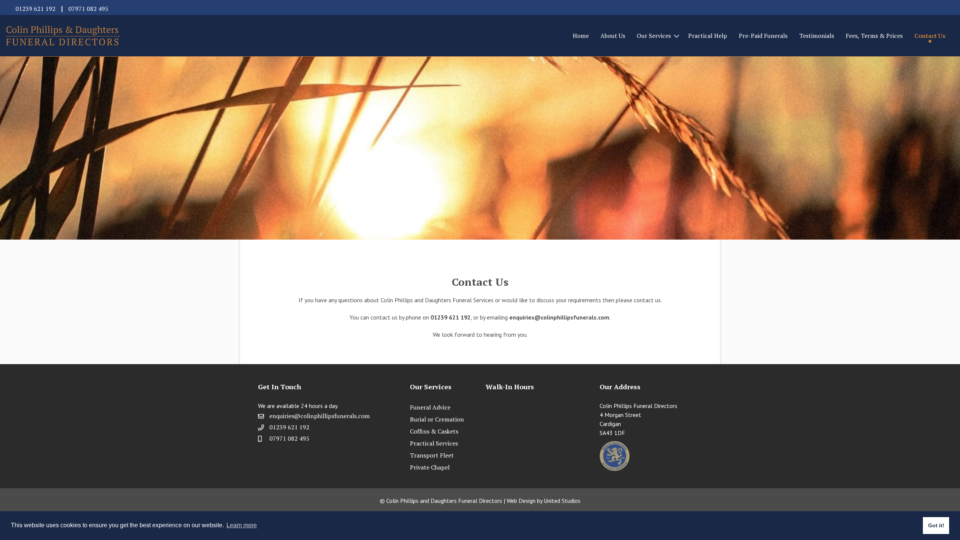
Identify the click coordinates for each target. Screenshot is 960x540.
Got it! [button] (936, 525)
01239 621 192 (35, 8)
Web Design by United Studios (543, 500)
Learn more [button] (241, 525)
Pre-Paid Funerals (763, 36)
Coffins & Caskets (434, 431)
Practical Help (707, 36)
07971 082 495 (88, 8)
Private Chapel (430, 467)
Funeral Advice (430, 407)
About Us (612, 36)
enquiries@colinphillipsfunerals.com (559, 317)
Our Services (654, 36)
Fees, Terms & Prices (874, 36)
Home (581, 36)
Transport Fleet (432, 455)
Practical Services (434, 443)
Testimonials (816, 36)
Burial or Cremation (437, 419)
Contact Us (929, 36)
